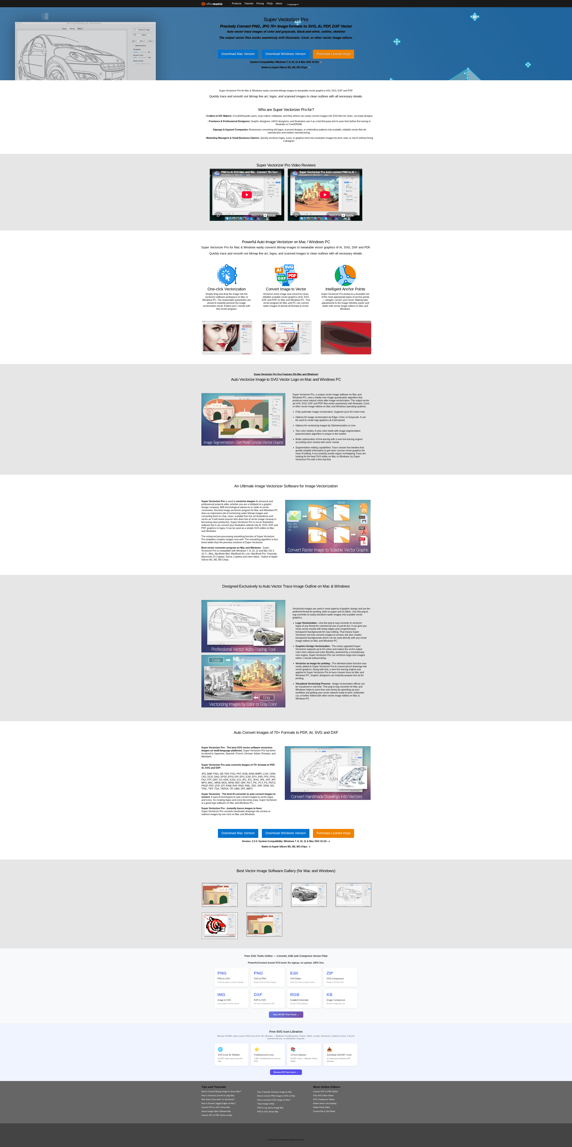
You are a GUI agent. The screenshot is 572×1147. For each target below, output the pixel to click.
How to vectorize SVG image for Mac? (273, 1100)
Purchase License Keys (333, 54)
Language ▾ (293, 4)
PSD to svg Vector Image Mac (270, 1108)
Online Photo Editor (321, 1107)
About (279, 3)
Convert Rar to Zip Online (324, 1111)
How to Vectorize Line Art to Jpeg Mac (217, 1095)
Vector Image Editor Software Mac (216, 1111)
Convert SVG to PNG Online (325, 1091)
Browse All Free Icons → (286, 1072)
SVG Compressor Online (323, 1099)
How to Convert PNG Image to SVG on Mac (276, 1096)
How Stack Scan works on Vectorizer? (217, 1099)
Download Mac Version (238, 54)
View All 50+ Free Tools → (286, 1014)
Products (236, 3)
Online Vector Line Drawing (324, 1103)
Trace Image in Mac (266, 1104)
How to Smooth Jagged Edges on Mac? (218, 1103)
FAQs (270, 3)
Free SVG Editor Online (323, 1095)
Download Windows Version (285, 54)
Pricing (260, 3)
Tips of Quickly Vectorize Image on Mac (274, 1092)
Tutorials (248, 3)
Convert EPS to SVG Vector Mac (215, 1107)
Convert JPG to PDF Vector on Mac (216, 1115)
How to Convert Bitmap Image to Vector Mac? (221, 1091)
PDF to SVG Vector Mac (268, 1112)
